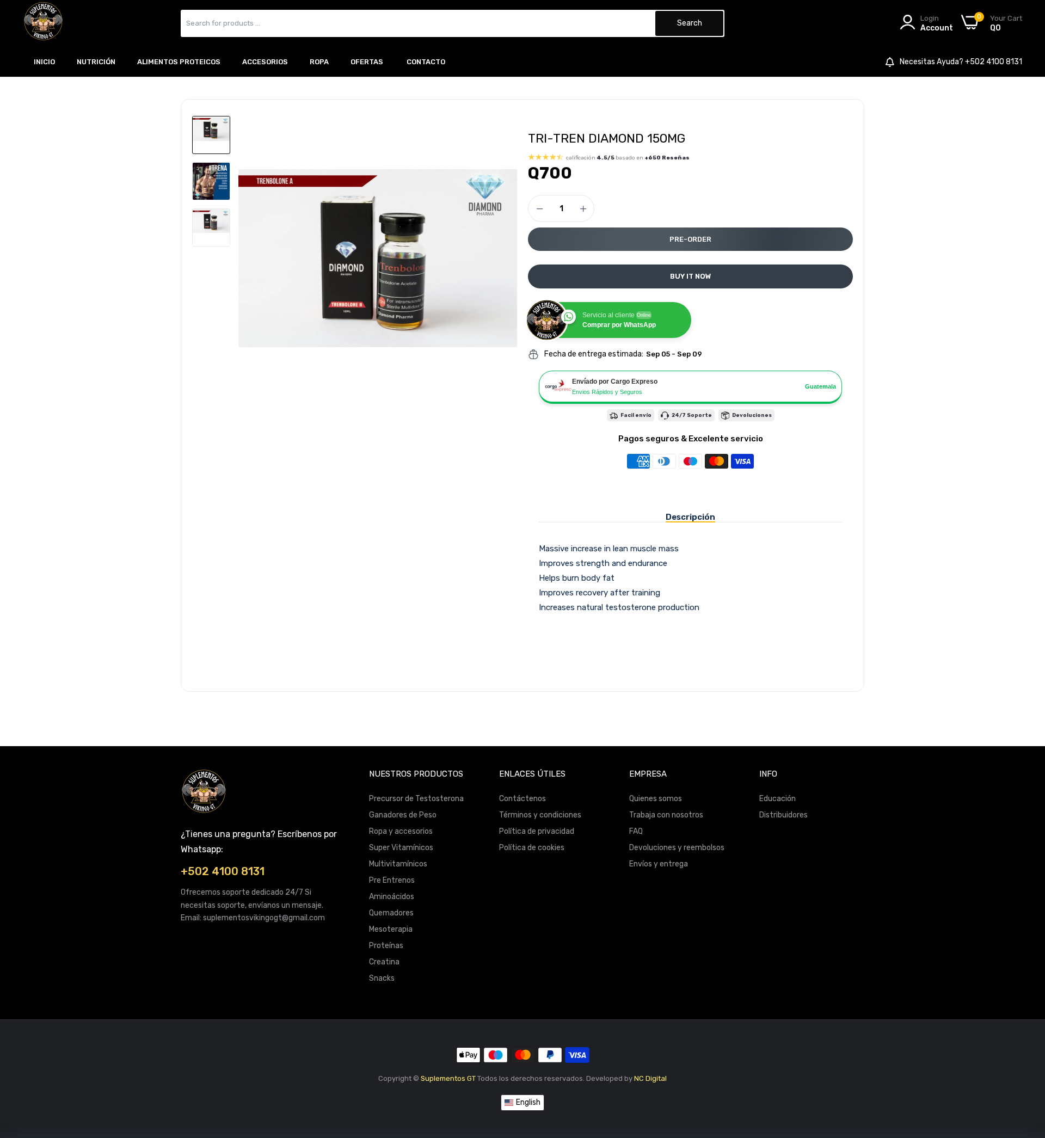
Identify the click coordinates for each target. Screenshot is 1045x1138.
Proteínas (386, 945)
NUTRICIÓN (96, 62)
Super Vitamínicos (401, 847)
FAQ (636, 831)
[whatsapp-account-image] (43, 23)
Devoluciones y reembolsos (676, 847)
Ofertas (367, 62)
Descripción (690, 517)
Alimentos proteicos (178, 62)
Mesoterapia (391, 929)
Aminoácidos (391, 896)
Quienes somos (655, 798)
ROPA (319, 62)
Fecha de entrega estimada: (593, 354)
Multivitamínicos (398, 864)
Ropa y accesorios (401, 831)
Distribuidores (783, 815)
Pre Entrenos (392, 880)
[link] (1023, 1059)
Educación (777, 798)
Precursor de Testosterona (416, 798)
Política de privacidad (536, 831)
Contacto (426, 62)
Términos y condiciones (540, 815)
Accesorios (265, 62)
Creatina (384, 962)
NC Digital (650, 1078)
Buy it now (690, 276)
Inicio (44, 62)
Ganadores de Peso (403, 815)
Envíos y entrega (658, 864)
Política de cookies (531, 847)
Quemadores (391, 913)
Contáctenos (522, 798)
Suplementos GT (448, 1078)
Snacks (382, 978)
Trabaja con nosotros (666, 815)
